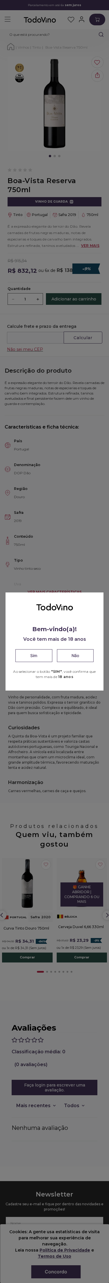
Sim (33, 655)
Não (75, 655)
